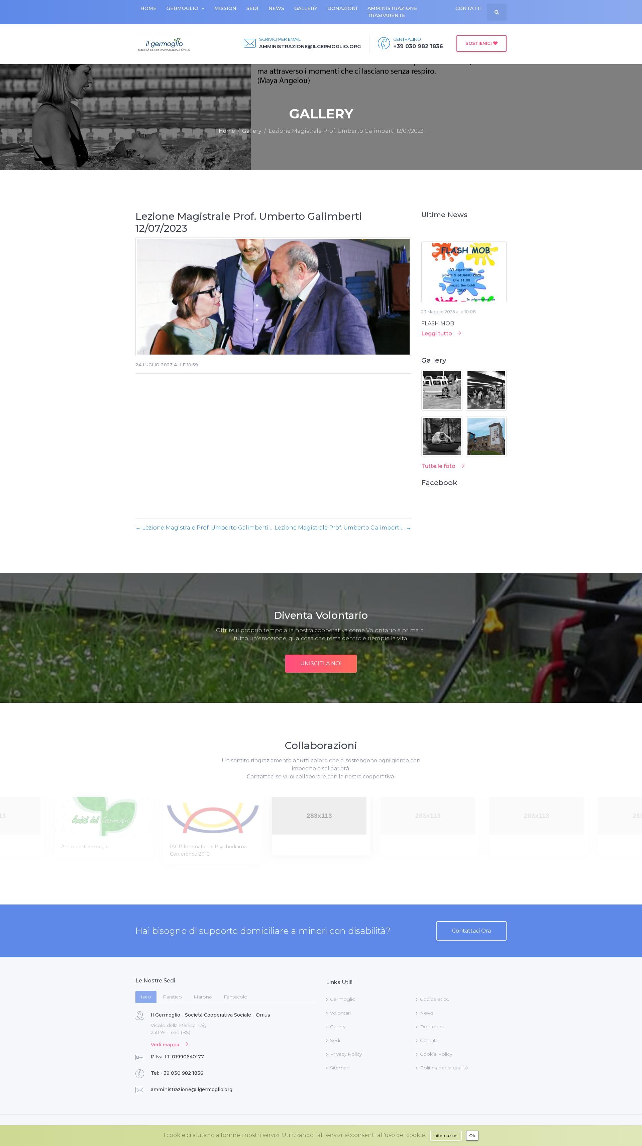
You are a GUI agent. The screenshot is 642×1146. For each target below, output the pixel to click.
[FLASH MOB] (464, 257)
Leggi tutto (437, 316)
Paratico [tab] (172, 997)
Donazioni (342, 8)
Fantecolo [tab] (235, 997)
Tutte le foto (439, 466)
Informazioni (445, 1135)
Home (148, 8)
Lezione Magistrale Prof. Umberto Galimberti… (203, 527)
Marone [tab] (203, 997)
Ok (472, 1135)
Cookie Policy (436, 1054)
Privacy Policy (346, 1054)
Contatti (468, 8)
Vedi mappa (166, 1045)
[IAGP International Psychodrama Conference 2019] (212, 816)
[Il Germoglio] (164, 44)
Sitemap (340, 1068)
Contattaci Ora (471, 931)
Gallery (305, 8)
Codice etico (434, 999)
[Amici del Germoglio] (104, 816)
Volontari (340, 1013)
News (276, 8)
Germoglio (182, 8)
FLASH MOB (437, 306)
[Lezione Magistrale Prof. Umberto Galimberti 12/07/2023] (273, 299)
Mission (225, 8)
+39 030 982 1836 (181, 1073)
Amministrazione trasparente (392, 11)
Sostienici (479, 43)
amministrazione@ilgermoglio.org (191, 1089)
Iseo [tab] (146, 997)
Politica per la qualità (444, 1068)
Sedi (252, 8)
